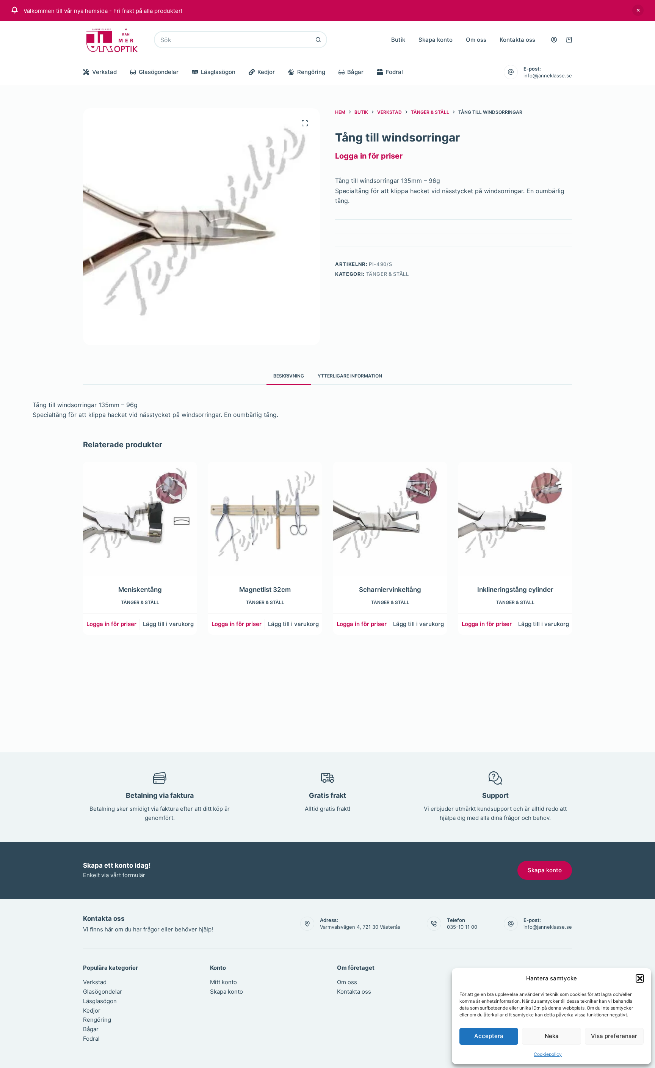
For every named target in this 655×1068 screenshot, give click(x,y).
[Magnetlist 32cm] (265, 519)
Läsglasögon (218, 71)
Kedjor (266, 71)
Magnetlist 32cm (265, 589)
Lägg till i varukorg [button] (168, 624)
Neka (552, 1036)
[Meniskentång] (140, 519)
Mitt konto (223, 982)
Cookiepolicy (548, 1054)
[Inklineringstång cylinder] (515, 519)
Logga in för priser (369, 155)
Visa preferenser (614, 1036)
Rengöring (311, 71)
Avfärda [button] (638, 10)
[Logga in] (554, 39)
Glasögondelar (159, 71)
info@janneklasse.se (547, 75)
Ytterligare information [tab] (350, 376)
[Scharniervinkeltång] (390, 519)
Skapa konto (435, 39)
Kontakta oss (517, 39)
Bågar (355, 71)
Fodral (394, 71)
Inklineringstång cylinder (515, 589)
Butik (398, 39)
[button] (640, 978)
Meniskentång (140, 589)
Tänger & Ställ (387, 274)
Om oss (476, 39)
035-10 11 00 (462, 927)
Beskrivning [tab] (288, 376)
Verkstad (104, 71)
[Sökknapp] (318, 39)
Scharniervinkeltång (390, 589)
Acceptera (488, 1036)
